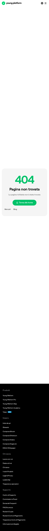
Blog (15, 209)
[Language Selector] (42, 3)
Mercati (8, 209)
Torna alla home (26, 203)
